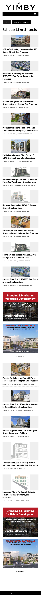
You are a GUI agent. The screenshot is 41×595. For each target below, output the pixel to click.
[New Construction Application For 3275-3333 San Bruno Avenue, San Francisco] (20, 69)
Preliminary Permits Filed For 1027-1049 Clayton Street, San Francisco (19, 156)
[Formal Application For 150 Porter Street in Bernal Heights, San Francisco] (20, 227)
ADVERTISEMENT (20, 356)
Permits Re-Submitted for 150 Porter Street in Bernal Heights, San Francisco (20, 379)
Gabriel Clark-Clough (28, 185)
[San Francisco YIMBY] (20, 6)
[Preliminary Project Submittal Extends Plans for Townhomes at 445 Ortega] (20, 176)
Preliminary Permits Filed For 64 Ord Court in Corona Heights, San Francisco (20, 129)
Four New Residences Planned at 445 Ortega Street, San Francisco (19, 256)
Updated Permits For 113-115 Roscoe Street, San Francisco (19, 206)
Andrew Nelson (24, 55)
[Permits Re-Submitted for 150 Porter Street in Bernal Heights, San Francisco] (20, 374)
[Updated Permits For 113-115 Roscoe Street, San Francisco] (20, 201)
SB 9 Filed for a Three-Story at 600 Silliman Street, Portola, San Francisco (20, 464)
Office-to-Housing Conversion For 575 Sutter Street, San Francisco (20, 50)
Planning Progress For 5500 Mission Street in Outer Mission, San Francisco (20, 103)
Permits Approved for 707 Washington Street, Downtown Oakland (20, 432)
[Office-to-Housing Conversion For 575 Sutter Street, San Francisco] (20, 45)
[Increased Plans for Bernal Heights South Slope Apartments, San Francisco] (20, 488)
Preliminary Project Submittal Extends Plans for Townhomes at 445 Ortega (20, 181)
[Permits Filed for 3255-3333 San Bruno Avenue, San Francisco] (20, 275)
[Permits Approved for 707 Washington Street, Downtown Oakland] (20, 427)
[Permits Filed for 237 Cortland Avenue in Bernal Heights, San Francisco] (20, 400)
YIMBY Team (26, 261)
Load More (20, 581)
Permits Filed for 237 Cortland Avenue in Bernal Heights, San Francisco (20, 405)
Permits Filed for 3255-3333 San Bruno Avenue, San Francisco (20, 280)
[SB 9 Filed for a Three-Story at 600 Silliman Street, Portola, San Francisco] (20, 459)
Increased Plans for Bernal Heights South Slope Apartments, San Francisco (19, 495)
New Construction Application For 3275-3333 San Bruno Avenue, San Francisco (18, 76)
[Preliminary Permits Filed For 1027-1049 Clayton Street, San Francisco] (20, 151)
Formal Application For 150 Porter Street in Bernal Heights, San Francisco (20, 232)
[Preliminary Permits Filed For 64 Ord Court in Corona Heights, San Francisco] (20, 124)
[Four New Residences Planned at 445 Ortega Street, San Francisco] (20, 251)
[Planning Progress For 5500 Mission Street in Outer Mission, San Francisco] (20, 98)
